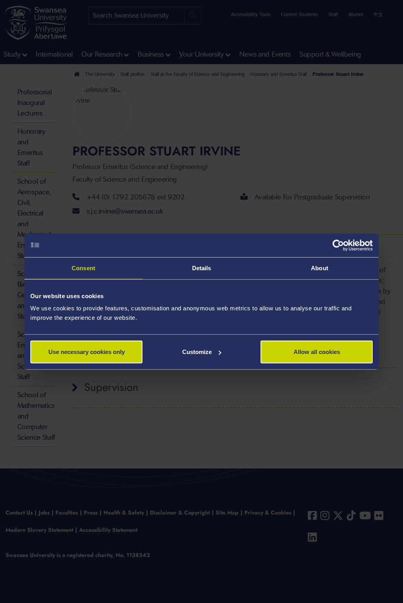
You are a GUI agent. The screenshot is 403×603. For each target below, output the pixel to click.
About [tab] (319, 267)
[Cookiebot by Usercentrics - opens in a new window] (338, 245)
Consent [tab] (83, 267)
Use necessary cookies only (86, 352)
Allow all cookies (317, 352)
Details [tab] (201, 267)
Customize (197, 352)
